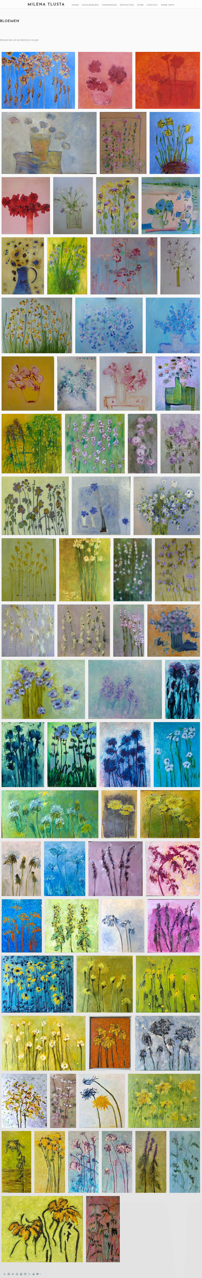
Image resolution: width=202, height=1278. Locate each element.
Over (140, 5)
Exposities (127, 5)
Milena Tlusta (46, 4)
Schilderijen (90, 5)
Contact (152, 5)
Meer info (167, 5)
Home (75, 5)
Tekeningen (109, 5)
